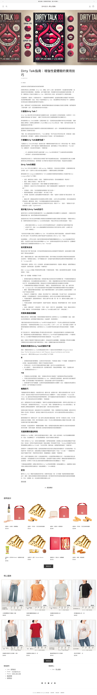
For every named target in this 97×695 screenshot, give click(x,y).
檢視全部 (48, 566)
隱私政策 (57, 692)
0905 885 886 (16, 674)
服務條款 (62, 692)
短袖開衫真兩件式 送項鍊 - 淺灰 (10, 653)
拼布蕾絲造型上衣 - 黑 (79, 613)
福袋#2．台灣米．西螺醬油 (11, 526)
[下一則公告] (94, 1)
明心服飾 (58, 669)
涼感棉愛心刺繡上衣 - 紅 (32, 653)
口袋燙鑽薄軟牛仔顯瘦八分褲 (9, 613)
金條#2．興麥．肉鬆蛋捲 (78, 557)
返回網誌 (49, 487)
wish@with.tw (16, 671)
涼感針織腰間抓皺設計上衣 (32, 613)
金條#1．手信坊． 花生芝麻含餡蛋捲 (36, 526)
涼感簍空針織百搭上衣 (55, 613)
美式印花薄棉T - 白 (78, 653)
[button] (3, 6)
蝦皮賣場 (9, 676)
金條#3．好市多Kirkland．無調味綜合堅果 (14, 558)
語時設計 (13, 669)
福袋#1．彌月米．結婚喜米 (56, 526)
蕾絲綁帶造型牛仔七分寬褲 (56, 653)
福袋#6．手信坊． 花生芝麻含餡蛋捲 (81, 526)
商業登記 (9, 678)
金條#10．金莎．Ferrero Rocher (35, 557)
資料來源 (23, 481)
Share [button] (24, 82)
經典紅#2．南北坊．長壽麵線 (57, 557)
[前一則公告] (3, 1)
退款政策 (52, 692)
